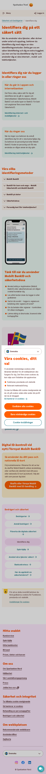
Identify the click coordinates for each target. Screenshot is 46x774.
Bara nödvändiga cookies (23, 414)
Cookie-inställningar (23, 422)
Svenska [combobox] (14, 351)
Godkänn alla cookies (23, 406)
